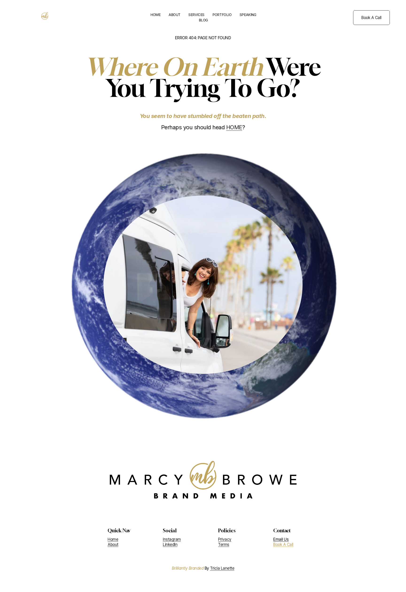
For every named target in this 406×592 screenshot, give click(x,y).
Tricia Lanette (222, 568)
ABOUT (174, 15)
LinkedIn (170, 544)
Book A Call (371, 17)
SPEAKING (248, 15)
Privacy (224, 539)
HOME (155, 15)
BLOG (203, 20)
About (113, 544)
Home (113, 539)
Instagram (172, 539)
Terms (223, 544)
